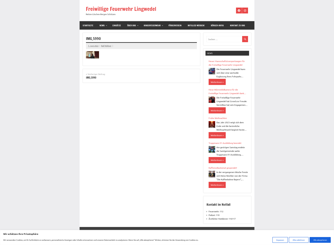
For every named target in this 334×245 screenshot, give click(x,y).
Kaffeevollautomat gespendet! (223, 167)
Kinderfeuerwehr (152, 25)
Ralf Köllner (106, 46)
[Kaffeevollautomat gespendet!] (212, 174)
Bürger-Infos (217, 25)
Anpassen (280, 240)
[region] (167, 237)
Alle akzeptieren (320, 240)
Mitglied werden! (196, 25)
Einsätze (116, 25)
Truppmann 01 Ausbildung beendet (225, 143)
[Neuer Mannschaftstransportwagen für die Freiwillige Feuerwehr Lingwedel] (212, 71)
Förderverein (174, 25)
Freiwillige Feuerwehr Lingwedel (121, 9)
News (102, 25)
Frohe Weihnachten (218, 118)
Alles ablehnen (299, 240)
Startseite (88, 25)
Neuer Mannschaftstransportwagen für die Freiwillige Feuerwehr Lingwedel (227, 63)
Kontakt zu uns (237, 25)
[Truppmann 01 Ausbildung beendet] (212, 149)
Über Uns (131, 25)
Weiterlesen (216, 82)
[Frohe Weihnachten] (212, 124)
